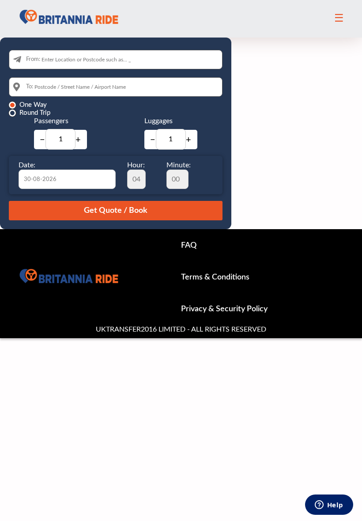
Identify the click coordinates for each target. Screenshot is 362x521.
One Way (33, 105)
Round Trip (34, 112)
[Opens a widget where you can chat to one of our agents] (329, 506)
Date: (27, 165)
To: (29, 87)
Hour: (136, 165)
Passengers (51, 121)
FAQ (188, 245)
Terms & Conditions (215, 277)
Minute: (178, 165)
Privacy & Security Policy (224, 309)
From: (33, 59)
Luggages (158, 121)
